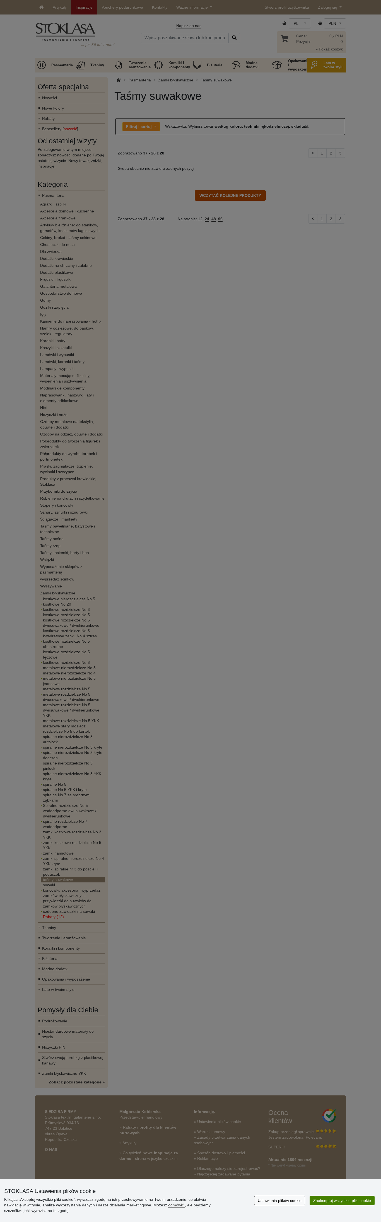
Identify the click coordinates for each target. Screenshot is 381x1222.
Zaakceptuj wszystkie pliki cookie (342, 1200)
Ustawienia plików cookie (280, 1200)
